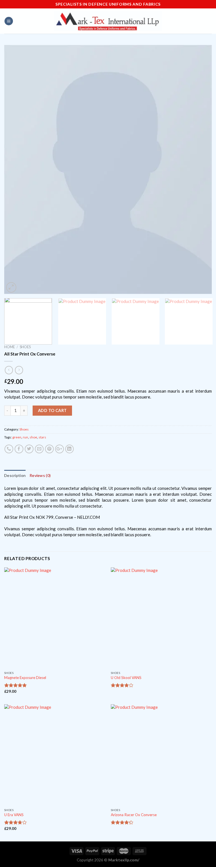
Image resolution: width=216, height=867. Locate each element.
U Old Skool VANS (126, 677)
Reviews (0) (40, 475)
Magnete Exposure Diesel (25, 677)
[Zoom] (11, 287)
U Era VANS (14, 814)
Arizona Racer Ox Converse (134, 814)
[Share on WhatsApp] (8, 449)
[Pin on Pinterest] (49, 449)
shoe (33, 437)
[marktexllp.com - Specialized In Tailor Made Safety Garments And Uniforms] (108, 21)
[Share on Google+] (59, 449)
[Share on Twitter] (29, 449)
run (25, 437)
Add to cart (52, 410)
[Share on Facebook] (19, 449)
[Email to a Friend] (39, 449)
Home (9, 347)
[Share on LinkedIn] (69, 449)
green (16, 437)
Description (15, 475)
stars (42, 437)
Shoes (25, 347)
